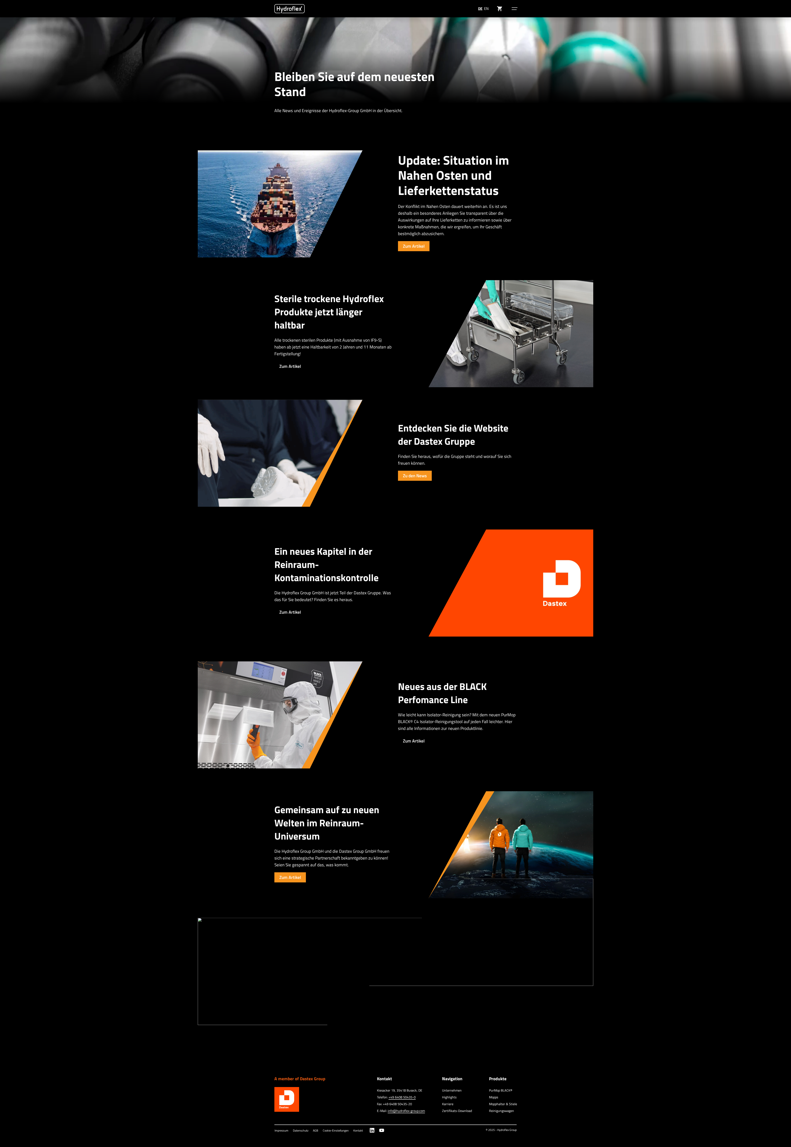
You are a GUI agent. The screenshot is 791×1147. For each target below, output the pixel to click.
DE (480, 8)
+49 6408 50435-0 (402, 1097)
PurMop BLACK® (500, 1090)
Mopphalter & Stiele (503, 1103)
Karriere (447, 1103)
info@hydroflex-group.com (406, 1110)
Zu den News (415, 475)
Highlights (449, 1097)
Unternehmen (452, 1090)
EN (486, 8)
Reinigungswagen (501, 1110)
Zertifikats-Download (457, 1110)
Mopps (493, 1097)
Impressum (281, 1130)
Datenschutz (300, 1130)
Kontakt (358, 1130)
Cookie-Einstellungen (336, 1130)
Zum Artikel (414, 246)
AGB (315, 1130)
